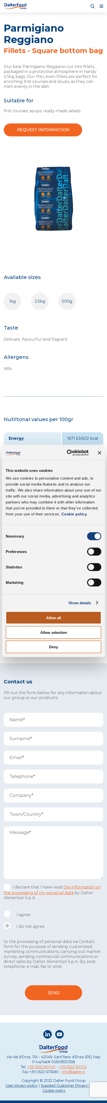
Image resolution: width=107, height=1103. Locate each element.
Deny (53, 647)
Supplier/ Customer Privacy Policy (70, 1085)
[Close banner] (99, 452)
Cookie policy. (74, 514)
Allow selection (53, 632)
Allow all (53, 618)
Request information (43, 129)
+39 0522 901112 (73, 1067)
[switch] (94, 552)
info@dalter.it (73, 1072)
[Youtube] (59, 1035)
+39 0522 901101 (41, 1067)
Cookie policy (54, 1090)
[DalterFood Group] (15, 6)
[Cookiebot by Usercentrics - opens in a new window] (67, 453)
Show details (79, 603)
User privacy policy (21, 1085)
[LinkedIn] (47, 1035)
